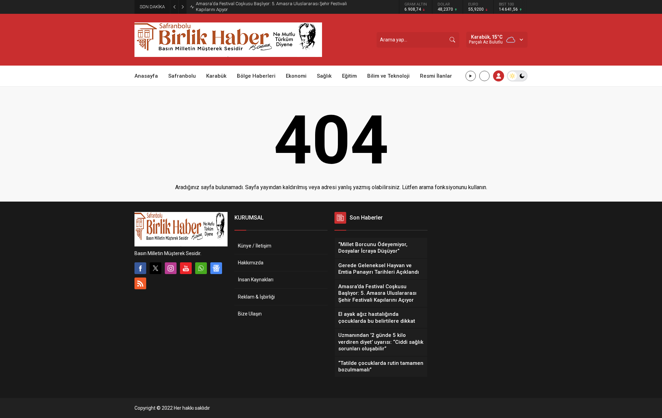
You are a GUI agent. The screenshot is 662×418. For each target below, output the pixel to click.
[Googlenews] (216, 268)
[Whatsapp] (201, 268)
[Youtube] (186, 268)
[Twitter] (155, 268)
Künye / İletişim (254, 246)
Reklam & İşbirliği (256, 297)
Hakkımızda (250, 262)
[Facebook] (140, 268)
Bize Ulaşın (250, 314)
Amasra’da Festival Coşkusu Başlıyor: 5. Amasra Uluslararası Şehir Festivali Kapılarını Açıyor (271, 6)
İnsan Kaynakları (255, 279)
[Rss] (140, 283)
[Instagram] (171, 268)
